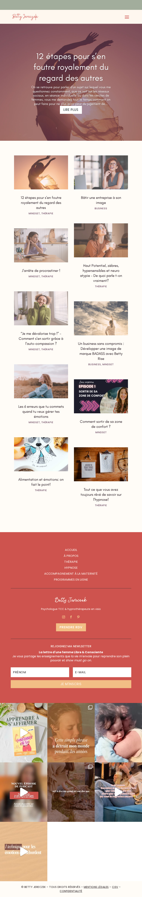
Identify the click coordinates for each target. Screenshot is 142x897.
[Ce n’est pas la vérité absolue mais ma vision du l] (71, 792)
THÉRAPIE (71, 562)
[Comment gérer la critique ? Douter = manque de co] (23, 792)
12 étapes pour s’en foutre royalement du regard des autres (71, 67)
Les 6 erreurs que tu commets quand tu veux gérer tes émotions (41, 411)
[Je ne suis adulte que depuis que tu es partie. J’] (118, 732)
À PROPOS (71, 556)
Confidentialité (71, 891)
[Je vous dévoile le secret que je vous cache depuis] (71, 732)
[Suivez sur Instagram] (64, 617)
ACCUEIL (71, 550)
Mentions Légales (96, 887)
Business (101, 208)
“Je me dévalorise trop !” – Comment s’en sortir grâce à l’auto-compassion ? (41, 338)
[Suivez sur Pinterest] (78, 617)
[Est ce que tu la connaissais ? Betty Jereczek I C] (23, 851)
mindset (34, 213)
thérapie (47, 213)
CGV (115, 887)
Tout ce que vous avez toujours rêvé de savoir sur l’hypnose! (101, 494)
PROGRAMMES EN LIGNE (71, 579)
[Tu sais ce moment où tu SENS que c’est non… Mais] (118, 792)
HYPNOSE (71, 568)
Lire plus (70, 110)
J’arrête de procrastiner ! (41, 270)
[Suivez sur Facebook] (71, 617)
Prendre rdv (71, 627)
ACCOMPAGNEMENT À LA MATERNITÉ (71, 574)
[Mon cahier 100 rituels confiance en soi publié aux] (23, 732)
